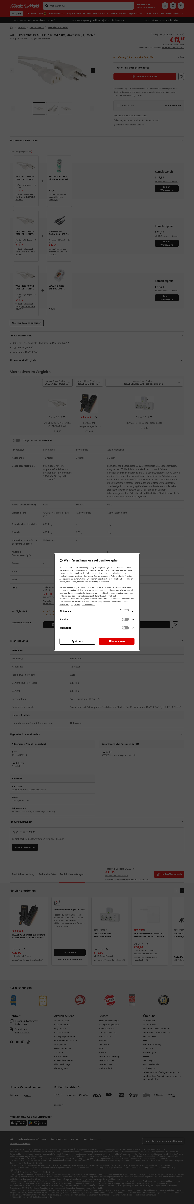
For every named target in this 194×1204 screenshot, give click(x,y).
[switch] (125, 619)
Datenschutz (64, 604)
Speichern (77, 641)
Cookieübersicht (88, 604)
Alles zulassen (117, 641)
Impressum (75, 604)
